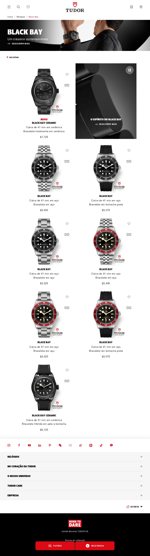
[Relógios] (75, 456)
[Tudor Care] (75, 485)
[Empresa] (75, 495)
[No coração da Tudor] (75, 466)
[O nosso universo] (75, 476)
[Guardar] (68, 74)
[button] (18, 7)
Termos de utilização (75, 540)
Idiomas (134, 506)
